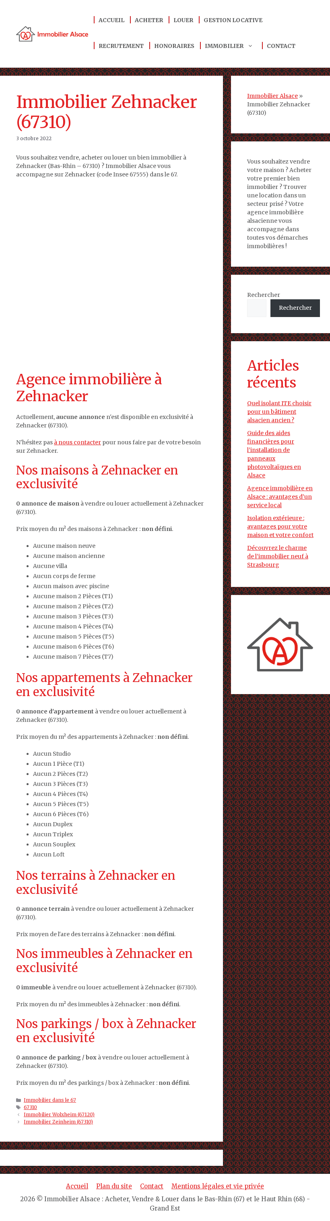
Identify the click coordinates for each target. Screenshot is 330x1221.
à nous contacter (77, 442)
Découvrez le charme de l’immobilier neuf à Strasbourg (277, 556)
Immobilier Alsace (272, 96)
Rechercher (263, 295)
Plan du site (114, 1186)
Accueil (111, 20)
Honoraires (174, 46)
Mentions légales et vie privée (217, 1186)
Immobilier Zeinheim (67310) (58, 1122)
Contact (281, 46)
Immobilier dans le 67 (50, 1100)
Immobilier (224, 46)
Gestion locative (233, 20)
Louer (183, 20)
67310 (30, 1107)
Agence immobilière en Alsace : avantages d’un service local (280, 497)
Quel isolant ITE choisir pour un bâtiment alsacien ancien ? (279, 412)
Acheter (149, 20)
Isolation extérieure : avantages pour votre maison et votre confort (280, 526)
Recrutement (121, 46)
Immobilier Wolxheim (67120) (59, 1114)
